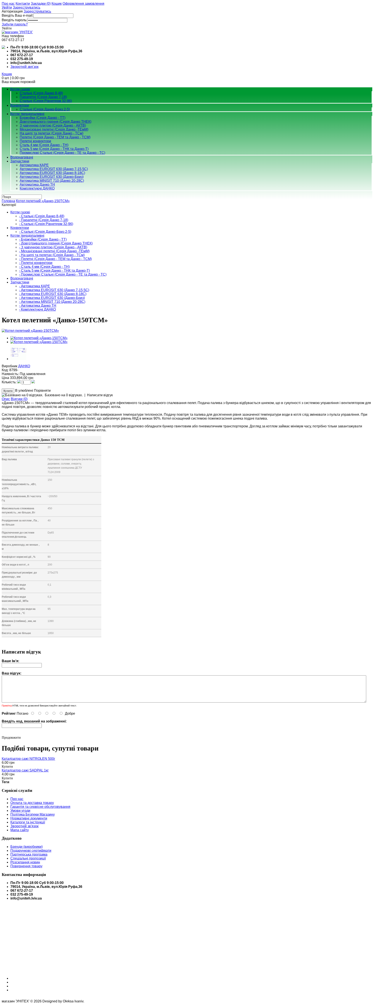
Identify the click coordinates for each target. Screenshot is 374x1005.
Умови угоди (20, 810)
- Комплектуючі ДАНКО (37, 309)
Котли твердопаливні (27, 114)
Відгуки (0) (19, 399)
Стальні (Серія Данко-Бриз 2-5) (45, 109)
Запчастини (19, 161)
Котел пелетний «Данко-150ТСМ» (43, 201)
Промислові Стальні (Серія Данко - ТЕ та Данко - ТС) (62, 153)
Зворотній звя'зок (24, 67)
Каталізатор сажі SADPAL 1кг (25, 770)
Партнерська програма (28, 854)
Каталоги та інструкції (27, 822)
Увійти (7, 7)
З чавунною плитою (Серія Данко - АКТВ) (53, 125)
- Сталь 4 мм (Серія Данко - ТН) (44, 266)
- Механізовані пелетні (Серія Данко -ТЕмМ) (54, 251)
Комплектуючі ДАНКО (37, 188)
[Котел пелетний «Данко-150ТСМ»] (30, 330)
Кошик (57, 3)
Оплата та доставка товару (32, 803)
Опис (6, 399)
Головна (8, 201)
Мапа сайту (19, 830)
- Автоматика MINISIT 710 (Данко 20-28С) (52, 302)
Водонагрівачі (21, 157)
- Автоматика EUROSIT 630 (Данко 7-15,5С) (54, 290)
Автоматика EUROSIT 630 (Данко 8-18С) (52, 173)
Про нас (8, 3)
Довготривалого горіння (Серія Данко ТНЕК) (55, 121)
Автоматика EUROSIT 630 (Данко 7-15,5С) (54, 169)
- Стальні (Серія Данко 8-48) (41, 216)
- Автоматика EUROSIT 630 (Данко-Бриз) (52, 298)
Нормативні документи (28, 818)
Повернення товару (26, 866)
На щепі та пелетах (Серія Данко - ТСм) (51, 133)
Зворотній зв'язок (24, 826)
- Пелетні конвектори (35, 263)
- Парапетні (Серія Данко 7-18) (43, 220)
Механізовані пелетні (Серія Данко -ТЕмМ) (54, 129)
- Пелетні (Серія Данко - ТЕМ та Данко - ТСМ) (55, 259)
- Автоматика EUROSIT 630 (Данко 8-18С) (52, 294)
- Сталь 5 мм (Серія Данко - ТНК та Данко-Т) (54, 270)
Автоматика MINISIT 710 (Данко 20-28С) (52, 180)
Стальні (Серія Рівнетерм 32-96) (46, 101)
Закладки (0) (41, 3)
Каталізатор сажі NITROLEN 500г (28, 759)
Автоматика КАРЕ (34, 165)
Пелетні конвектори (35, 141)
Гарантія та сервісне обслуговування (40, 806)
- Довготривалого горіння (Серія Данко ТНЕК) (56, 243)
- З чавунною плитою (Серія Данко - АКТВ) (53, 247)
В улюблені (24, 390)
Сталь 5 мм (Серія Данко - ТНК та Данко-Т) (54, 149)
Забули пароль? (15, 24)
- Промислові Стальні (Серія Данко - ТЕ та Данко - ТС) (62, 274)
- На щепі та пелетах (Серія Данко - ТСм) (52, 255)
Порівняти (42, 390)
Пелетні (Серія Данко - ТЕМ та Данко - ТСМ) (55, 137)
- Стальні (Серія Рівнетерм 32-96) (46, 224)
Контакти (23, 3)
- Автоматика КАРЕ (34, 286)
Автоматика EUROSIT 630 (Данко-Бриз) (52, 177)
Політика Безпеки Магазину (32, 814)
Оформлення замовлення (83, 3)
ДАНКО (24, 366)
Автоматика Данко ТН (37, 184)
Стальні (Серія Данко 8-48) (41, 93)
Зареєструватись (26, 7)
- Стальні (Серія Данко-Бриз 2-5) (45, 231)
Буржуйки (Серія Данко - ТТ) (42, 118)
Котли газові (20, 89)
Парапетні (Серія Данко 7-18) (43, 97)
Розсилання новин (25, 862)
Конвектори (19, 105)
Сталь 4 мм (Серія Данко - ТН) (44, 145)
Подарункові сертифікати (30, 850)
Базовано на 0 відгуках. (64, 395)
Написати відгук (100, 395)
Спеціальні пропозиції (28, 858)
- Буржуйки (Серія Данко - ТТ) (43, 239)
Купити (7, 766)
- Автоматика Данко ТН (37, 305)
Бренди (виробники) (26, 846)
